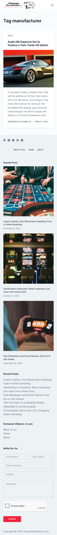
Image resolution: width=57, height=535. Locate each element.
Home (31, 150)
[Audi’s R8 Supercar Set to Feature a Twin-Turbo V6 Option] (28, 68)
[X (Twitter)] (9, 140)
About (40, 150)
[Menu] (52, 5)
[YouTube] (22, 140)
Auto (10, 36)
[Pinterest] (18, 140)
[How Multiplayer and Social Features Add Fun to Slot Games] (28, 326)
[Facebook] (4, 140)
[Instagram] (13, 140)
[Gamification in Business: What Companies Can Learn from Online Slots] (28, 259)
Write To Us (19, 150)
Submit (12, 518)
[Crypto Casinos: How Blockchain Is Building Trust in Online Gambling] (28, 191)
